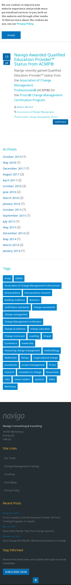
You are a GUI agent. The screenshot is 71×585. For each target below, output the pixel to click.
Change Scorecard (15, 336)
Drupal (47, 336)
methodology (51, 350)
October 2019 (12, 156)
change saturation (40, 328)
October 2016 (12, 186)
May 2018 (9, 162)
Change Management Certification (23, 321)
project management (33, 365)
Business (35, 300)
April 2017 (10, 180)
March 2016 (11, 198)
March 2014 (11, 245)
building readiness (15, 300)
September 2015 (14, 215)
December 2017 (14, 168)
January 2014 (11, 251)
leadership (28, 343)
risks (7, 379)
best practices (12, 292)
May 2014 (9, 239)
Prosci (54, 116)
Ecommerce (11, 343)
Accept (11, 35)
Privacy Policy (25, 23)
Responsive (52, 372)
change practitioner (15, 328)
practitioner (11, 365)
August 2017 (11, 174)
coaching (34, 336)
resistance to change (30, 372)
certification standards (17, 307)
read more (60, 121)
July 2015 (9, 221)
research (9, 372)
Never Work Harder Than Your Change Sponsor (28, 531)
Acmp (8, 278)
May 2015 (9, 227)
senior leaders (22, 379)
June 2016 (9, 192)
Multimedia (11, 357)
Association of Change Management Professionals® (32, 85)
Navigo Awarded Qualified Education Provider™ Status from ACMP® (39, 59)
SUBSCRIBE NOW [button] (16, 572)
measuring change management (22, 350)
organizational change (46, 357)
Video (52, 379)
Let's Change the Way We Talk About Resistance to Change (34, 540)
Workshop (10, 386)
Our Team (10, 458)
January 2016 (11, 204)
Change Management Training (21, 466)
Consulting (10, 482)
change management (39, 116)
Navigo (25, 357)
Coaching (9, 474)
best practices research (37, 292)
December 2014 (14, 233)
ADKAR (19, 278)
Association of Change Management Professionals (32, 285)
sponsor (39, 379)
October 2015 (12, 209)
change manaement (44, 307)
